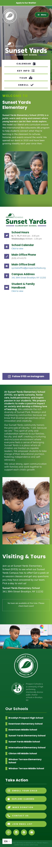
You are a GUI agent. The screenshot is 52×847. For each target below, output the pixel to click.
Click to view (17, 248)
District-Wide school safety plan (26, 845)
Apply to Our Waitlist (26, 3)
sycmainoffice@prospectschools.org (28, 268)
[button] (42, 14)
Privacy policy (42, 843)
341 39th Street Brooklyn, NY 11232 (28, 277)
